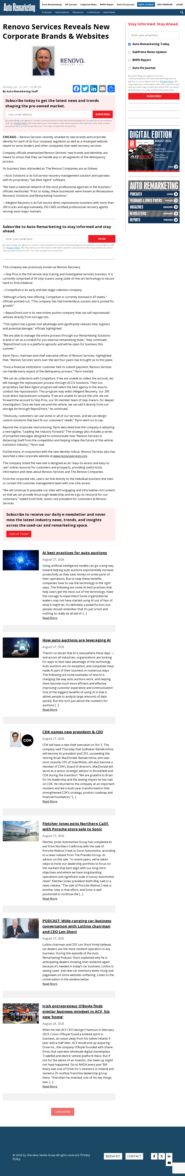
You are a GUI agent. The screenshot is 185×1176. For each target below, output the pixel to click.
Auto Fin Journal (125, 4)
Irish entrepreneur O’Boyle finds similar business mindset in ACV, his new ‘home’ (76, 1011)
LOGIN (179, 4)
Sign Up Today (19, 534)
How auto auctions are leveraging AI (76, 640)
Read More (49, 617)
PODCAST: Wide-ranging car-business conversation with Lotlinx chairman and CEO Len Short (76, 926)
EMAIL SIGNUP (146, 4)
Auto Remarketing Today (150, 44)
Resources (78, 12)
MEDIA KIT (113, 1156)
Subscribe (102, 114)
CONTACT (134, 1156)
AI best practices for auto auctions (74, 552)
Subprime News (88, 4)
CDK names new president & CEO (72, 731)
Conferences (93, 12)
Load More (62, 1111)
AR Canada (71, 4)
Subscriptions (62, 12)
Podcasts (46, 12)
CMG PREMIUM (165, 4)
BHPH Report (106, 4)
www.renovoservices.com (70, 456)
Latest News (109, 12)
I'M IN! (102, 238)
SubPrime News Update (149, 52)
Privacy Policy (20, 123)
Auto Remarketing (52, 4)
